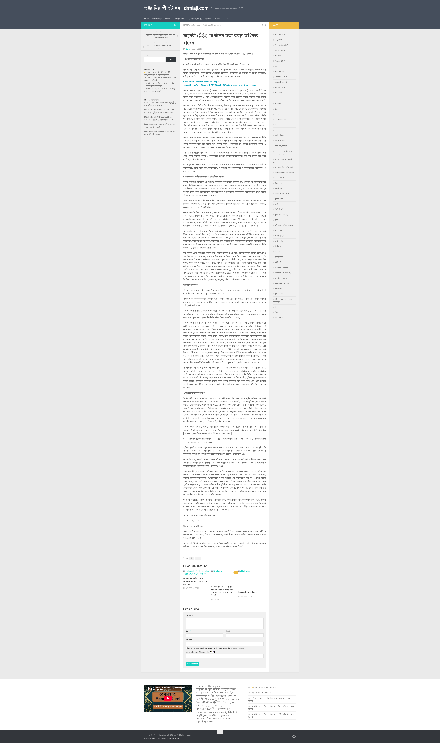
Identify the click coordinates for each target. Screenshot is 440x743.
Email (228, 631)
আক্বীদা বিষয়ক (195, 25)
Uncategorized (280, 119)
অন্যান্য (277, 125)
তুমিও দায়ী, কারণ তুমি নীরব (284, 215)
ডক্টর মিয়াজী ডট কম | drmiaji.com (176, 8)
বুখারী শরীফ (279, 262)
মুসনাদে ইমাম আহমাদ (282, 283)
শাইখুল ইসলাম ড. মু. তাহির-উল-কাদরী (156, 75)
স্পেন (210, 722)
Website (189, 639)
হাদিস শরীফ (279, 318)
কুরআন (238, 699)
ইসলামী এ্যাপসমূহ (195, 19)
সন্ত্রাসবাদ (228, 719)
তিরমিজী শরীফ (279, 209)
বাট (235, 709)
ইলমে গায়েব (224, 693)
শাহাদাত (215, 718)
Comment (190, 616)
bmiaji (188, 49)
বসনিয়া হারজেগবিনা (206, 709)
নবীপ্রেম (198, 558)
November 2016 (281, 82)
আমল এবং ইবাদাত (281, 146)
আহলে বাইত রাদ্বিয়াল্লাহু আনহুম (285, 172)
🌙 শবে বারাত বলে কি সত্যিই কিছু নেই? (157, 72)
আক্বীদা (277, 130)
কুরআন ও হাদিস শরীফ (282, 194)
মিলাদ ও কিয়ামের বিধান (247, 592)
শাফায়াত (277, 307)
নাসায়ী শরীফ (279, 241)
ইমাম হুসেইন (209, 693)
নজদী (276, 220)
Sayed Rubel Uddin (152, 103)
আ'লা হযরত (216, 686)
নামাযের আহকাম (210, 706)
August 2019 (280, 50)
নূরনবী (221, 706)
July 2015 (278, 93)
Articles (278, 104)
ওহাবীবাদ (201, 698)
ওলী (234, 696)
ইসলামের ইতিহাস (201, 696)
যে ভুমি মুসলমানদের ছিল (206, 715)
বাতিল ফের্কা (279, 257)
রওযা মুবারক (221, 716)
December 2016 (281, 77)
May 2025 (278, 40)
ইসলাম (233, 692)
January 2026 (280, 35)
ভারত (205, 712)
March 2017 (279, 66)
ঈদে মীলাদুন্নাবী (220, 696)
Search (147, 55)
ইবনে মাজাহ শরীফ (281, 178)
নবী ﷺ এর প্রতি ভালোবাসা (211, 25)
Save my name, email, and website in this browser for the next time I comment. (217, 648)
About (225, 19)
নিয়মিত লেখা (179, 19)
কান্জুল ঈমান (211, 699)
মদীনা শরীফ (212, 713)
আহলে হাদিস (200, 693)
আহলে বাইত (228, 689)
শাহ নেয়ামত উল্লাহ (204, 718)
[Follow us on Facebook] (175, 25)
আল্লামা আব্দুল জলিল (208, 689)
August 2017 (280, 61)
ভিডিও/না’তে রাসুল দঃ (212, 19)
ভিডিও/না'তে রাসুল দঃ (282, 267)
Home (146, 19)
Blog (276, 109)
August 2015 (280, 87)
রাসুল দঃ (228, 716)
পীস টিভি (278, 252)
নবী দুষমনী (278, 230)
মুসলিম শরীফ (279, 294)
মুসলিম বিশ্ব (278, 288)
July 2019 (278, 56)
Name (188, 631)
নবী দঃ (191, 558)
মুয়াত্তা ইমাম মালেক (281, 278)
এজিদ (229, 695)
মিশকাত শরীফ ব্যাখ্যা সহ (283, 273)
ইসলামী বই (278, 188)
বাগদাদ (230, 709)
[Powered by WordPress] (154, 738)
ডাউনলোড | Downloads (161, 19)
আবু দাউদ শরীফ (280, 141)
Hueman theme (174, 738)
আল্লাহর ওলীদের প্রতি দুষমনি (284, 167)
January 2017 (280, 72)
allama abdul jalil (204, 686)
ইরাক (216, 692)
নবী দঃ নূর (219, 702)
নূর (216, 705)
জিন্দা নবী (200, 702)
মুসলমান (220, 712)
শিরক (276, 312)
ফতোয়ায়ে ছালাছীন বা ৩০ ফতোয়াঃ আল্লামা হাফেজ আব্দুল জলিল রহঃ (195, 581)
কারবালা (220, 698)
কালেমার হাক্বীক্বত (230, 699)
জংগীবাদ (278, 204)
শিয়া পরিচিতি (221, 718)
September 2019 (281, 45)
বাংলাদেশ (221, 709)
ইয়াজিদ (211, 695)
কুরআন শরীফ (279, 199)
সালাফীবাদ (202, 721)
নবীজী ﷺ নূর (279, 236)
